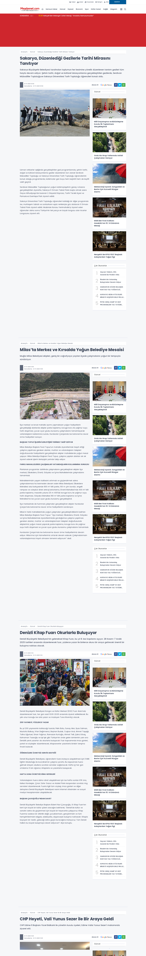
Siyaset (70, 9)
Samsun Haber (51, 9)
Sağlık (105, 9)
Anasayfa (24, 52)
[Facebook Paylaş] (116, 85)
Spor (87, 9)
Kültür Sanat (96, 9)
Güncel (62, 9)
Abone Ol (95, 85)
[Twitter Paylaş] (120, 85)
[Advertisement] (73, 33)
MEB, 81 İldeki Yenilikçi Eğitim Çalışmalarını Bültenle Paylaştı (65, 15)
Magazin (113, 9)
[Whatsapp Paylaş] (123, 85)
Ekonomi (79, 9)
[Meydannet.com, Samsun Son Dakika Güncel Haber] (30, 9)
